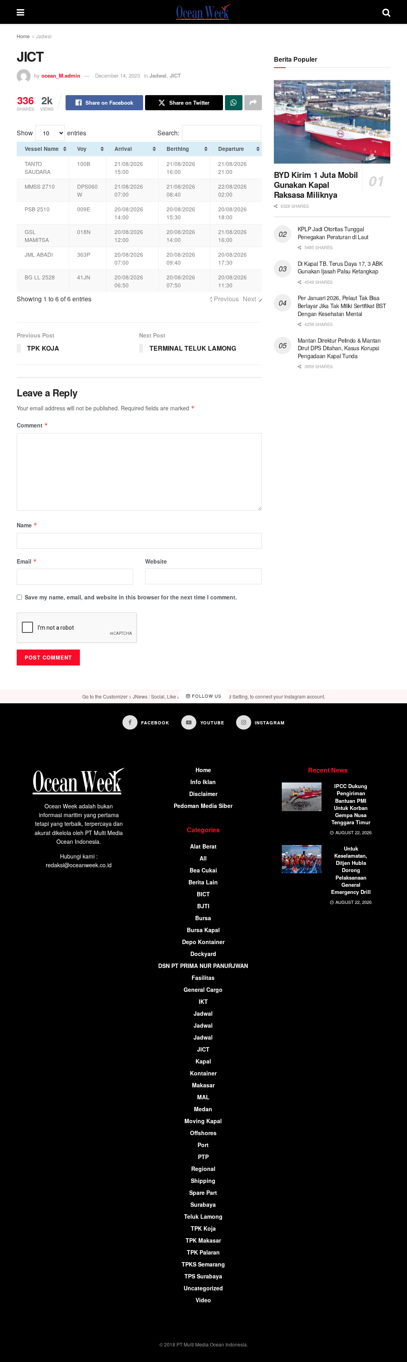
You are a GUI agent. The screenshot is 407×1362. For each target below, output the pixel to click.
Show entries (51, 132)
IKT (203, 1001)
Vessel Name (42, 148)
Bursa (203, 918)
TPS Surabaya (203, 1276)
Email (27, 561)
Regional (203, 1169)
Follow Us (205, 696)
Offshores (203, 1133)
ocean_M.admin (60, 75)
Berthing (178, 148)
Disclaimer (203, 794)
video (203, 1300)
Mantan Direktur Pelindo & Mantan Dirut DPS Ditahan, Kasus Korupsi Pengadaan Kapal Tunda (339, 348)
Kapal (203, 1061)
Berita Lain (203, 882)
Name (27, 525)
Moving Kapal (203, 1121)
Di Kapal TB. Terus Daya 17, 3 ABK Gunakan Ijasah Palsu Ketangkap (340, 267)
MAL (203, 1097)
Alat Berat (203, 846)
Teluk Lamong (203, 1216)
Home (23, 36)
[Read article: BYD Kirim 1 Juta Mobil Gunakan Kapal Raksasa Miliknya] (332, 122)
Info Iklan (203, 782)
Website (156, 561)
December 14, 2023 (117, 75)
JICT (175, 75)
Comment (32, 425)
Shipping (203, 1180)
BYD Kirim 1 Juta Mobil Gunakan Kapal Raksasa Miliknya (316, 184)
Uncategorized (203, 1288)
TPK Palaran (203, 1252)
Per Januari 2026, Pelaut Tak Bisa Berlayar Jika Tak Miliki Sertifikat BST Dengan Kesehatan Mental (342, 305)
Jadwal (44, 36)
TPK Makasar (203, 1240)
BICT (203, 894)
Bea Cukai (203, 870)
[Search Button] (386, 12)
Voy (82, 148)
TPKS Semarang (203, 1264)
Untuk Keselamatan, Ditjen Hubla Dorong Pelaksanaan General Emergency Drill (351, 870)
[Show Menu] (20, 12)
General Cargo (203, 989)
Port (203, 1145)
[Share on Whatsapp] (233, 102)
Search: (168, 132)
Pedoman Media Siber (203, 806)
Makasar (203, 1085)
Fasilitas (203, 977)
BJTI (203, 906)
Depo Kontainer (203, 942)
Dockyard (203, 954)
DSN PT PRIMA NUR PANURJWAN (203, 966)
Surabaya (203, 1204)
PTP (203, 1157)
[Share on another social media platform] (253, 102)
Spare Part (203, 1192)
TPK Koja (203, 1228)
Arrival (123, 148)
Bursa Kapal (203, 930)
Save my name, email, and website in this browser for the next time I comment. (131, 597)
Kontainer (203, 1073)
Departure (231, 148)
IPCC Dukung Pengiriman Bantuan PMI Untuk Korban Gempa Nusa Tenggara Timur (350, 804)
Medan (203, 1109)
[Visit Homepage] (203, 12)
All (203, 858)
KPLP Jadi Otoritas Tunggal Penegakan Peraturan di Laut (333, 233)
